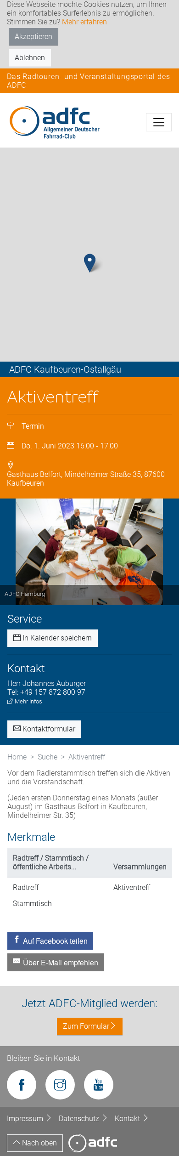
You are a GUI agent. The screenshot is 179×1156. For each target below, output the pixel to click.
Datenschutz (80, 1118)
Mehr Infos (27, 701)
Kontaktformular (48, 729)
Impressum (26, 1118)
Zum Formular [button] (86, 1026)
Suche (47, 757)
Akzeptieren (33, 36)
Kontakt (128, 1118)
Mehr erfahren (84, 21)
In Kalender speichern (56, 638)
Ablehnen (30, 57)
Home (17, 757)
